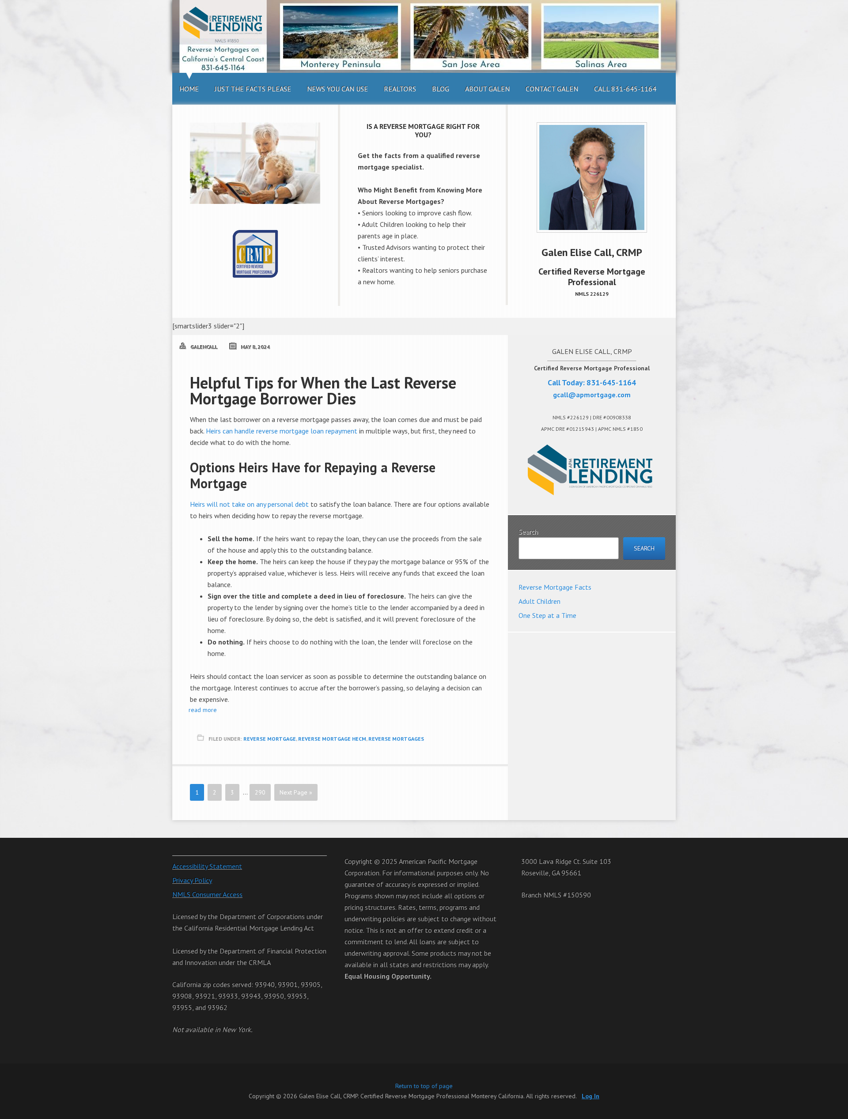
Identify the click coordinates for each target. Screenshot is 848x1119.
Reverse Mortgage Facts (555, 587)
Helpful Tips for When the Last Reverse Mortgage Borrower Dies (323, 390)
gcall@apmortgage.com (592, 394)
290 (260, 792)
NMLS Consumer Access (207, 894)
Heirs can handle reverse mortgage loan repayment (281, 430)
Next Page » (296, 792)
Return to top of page (424, 1086)
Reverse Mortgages (396, 738)
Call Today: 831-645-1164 (592, 382)
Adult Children (539, 601)
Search (528, 531)
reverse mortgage (269, 738)
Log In (590, 1096)
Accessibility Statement (207, 866)
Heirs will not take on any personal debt (250, 504)
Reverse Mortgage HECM (332, 738)
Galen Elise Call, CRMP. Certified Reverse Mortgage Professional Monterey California (424, 36)
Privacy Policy (192, 880)
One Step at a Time (547, 615)
